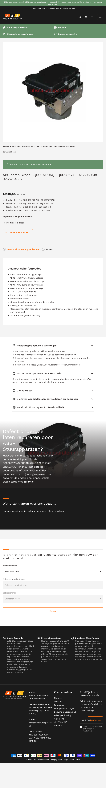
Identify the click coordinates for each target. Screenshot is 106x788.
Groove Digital (74, 760)
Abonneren (95, 720)
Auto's (49, 249)
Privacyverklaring (62, 715)
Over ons (58, 701)
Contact (58, 725)
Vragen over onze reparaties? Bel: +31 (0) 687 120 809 (53, 8)
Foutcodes (59, 705)
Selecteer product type (14, 579)
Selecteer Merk (10, 565)
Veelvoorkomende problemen (23, 249)
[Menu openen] (100, 17)
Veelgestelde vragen (64, 708)
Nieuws (58, 698)
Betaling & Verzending (65, 712)
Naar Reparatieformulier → (18, 232)
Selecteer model (10, 593)
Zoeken (53, 611)
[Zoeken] (80, 17)
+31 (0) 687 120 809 (42, 707)
